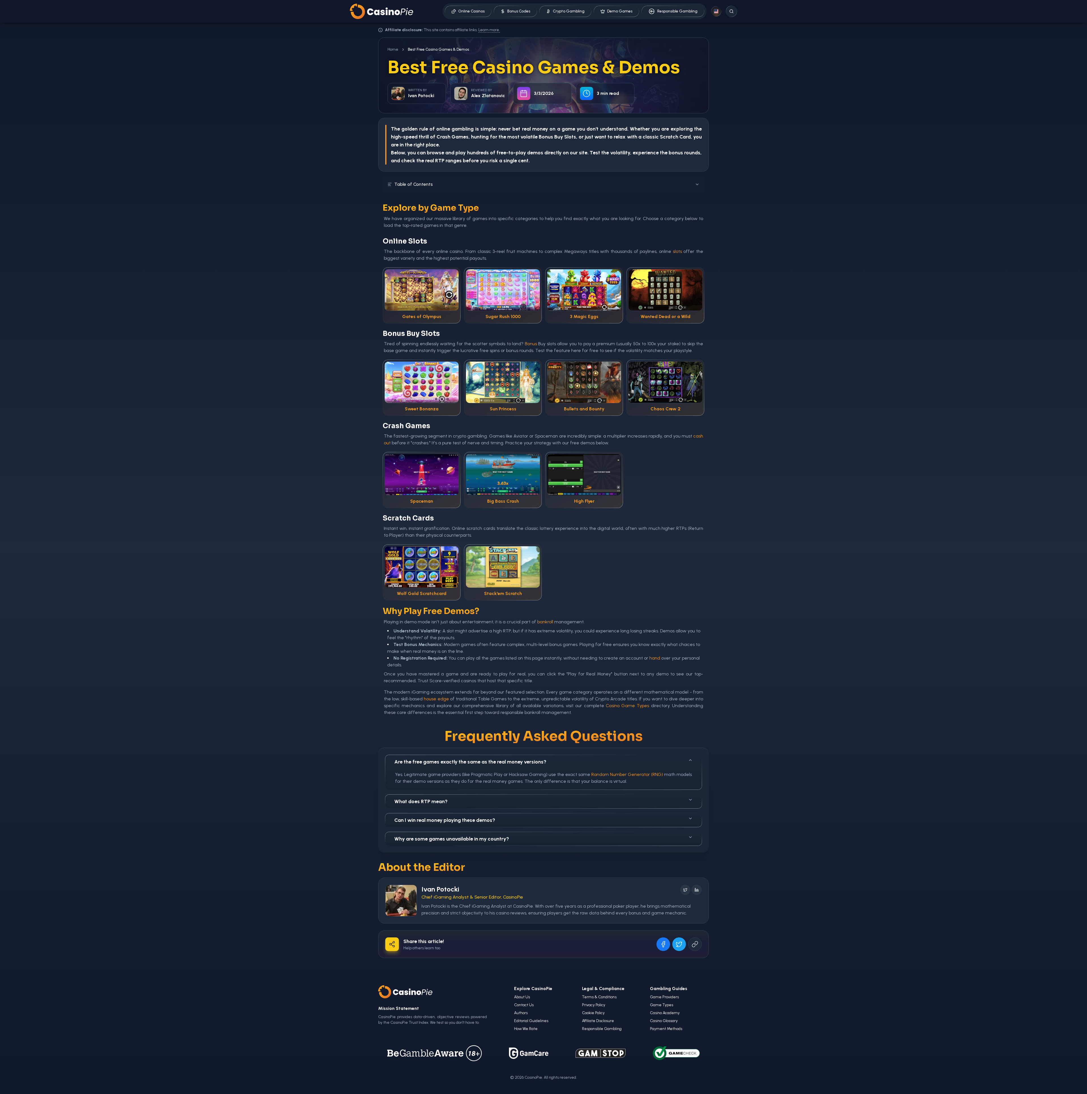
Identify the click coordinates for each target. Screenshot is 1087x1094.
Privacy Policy (593, 1005)
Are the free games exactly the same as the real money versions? (470, 762)
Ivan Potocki (440, 889)
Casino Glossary (664, 1020)
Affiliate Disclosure (598, 1020)
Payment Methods (666, 1028)
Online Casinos (471, 11)
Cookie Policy (593, 1012)
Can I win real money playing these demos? (444, 820)
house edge (436, 698)
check (408, 160)
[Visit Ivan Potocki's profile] (401, 900)
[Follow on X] (685, 890)
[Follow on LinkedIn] (697, 890)
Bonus (546, 137)
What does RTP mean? (421, 801)
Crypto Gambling (569, 11)
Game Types (661, 1005)
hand (654, 658)
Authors (521, 1012)
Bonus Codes (518, 11)
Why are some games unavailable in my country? (451, 839)
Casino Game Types (627, 705)
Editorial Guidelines (531, 1020)
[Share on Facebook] (663, 944)
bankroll (545, 621)
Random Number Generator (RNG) (627, 774)
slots (677, 251)
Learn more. (489, 29)
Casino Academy (665, 1012)
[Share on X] (679, 944)
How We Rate (526, 1028)
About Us (522, 997)
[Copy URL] (695, 944)
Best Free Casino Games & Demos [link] (438, 49)
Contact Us (524, 1005)
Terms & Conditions (599, 997)
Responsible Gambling (677, 11)
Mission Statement (398, 1008)
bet (516, 129)
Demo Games (619, 11)
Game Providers (664, 997)
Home (393, 49)
